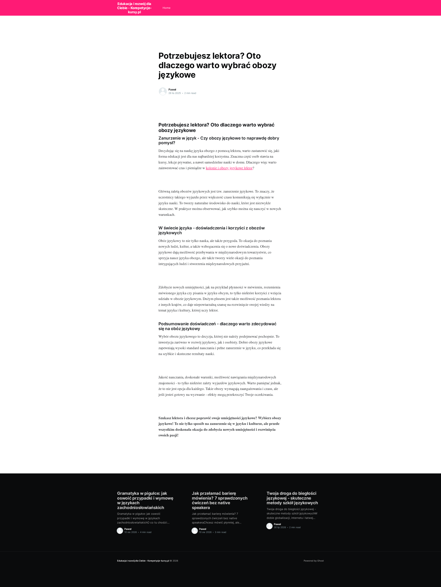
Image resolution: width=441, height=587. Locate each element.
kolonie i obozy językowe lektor (229, 167)
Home (166, 7)
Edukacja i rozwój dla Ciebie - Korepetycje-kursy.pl (134, 8)
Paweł (172, 89)
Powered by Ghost (314, 560)
